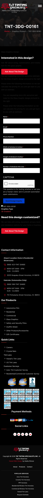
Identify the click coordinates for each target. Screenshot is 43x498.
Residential (10, 312)
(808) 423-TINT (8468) (16, 265)
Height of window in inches (13, 157)
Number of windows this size (13, 166)
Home (7, 31)
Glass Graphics (12, 319)
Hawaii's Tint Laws (13, 359)
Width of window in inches (12, 147)
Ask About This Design (14, 72)
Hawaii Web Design (15, 461)
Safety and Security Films (16, 323)
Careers (9, 347)
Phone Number (8, 137)
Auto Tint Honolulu (23, 477)
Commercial (11, 316)
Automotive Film (12, 308)
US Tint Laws (11, 362)
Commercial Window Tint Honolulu (23, 489)
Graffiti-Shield (11, 327)
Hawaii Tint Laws (22, 491)
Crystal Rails (11, 351)
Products (22, 467)
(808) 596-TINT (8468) (16, 284)
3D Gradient (6, 211)
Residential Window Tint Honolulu (23, 486)
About (15, 467)
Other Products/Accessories (17, 331)
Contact (29, 467)
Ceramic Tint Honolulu (23, 480)
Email (5, 127)
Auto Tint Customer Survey (17, 370)
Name (5, 117)
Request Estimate (22, 494)
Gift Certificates (12, 334)
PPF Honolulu (22, 483)
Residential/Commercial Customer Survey (22, 374)
